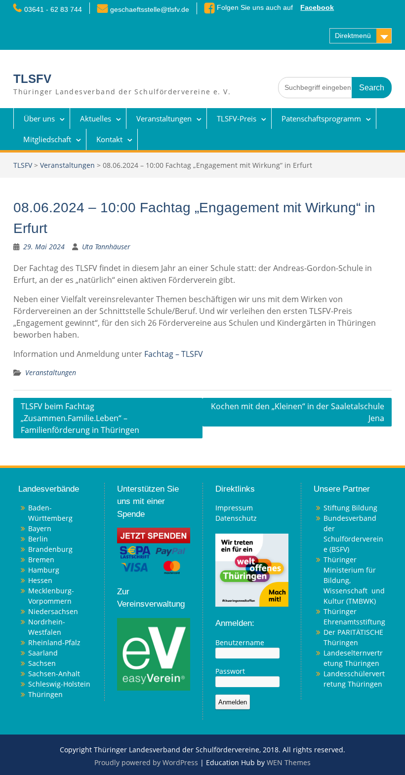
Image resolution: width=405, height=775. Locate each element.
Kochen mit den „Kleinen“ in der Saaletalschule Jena (297, 412)
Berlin (38, 538)
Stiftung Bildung (350, 507)
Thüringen (45, 694)
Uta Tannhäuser (106, 246)
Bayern (39, 528)
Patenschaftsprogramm (321, 118)
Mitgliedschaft (47, 139)
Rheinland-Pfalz (54, 642)
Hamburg (43, 570)
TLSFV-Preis (236, 118)
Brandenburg (50, 549)
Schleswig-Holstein (59, 684)
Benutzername (239, 642)
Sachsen (42, 663)
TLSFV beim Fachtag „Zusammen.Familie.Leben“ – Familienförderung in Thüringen (80, 418)
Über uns (39, 118)
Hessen (40, 580)
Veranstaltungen (164, 118)
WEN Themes (289, 762)
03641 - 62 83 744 (53, 9)
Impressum (234, 507)
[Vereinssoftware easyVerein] (153, 653)
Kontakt (109, 139)
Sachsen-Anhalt (54, 673)
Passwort (230, 671)
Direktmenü (353, 35)
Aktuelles (95, 118)
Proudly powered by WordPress (146, 762)
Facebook (317, 7)
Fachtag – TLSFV (173, 354)
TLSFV (32, 78)
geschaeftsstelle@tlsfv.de (149, 9)
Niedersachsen (53, 611)
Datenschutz (236, 518)
